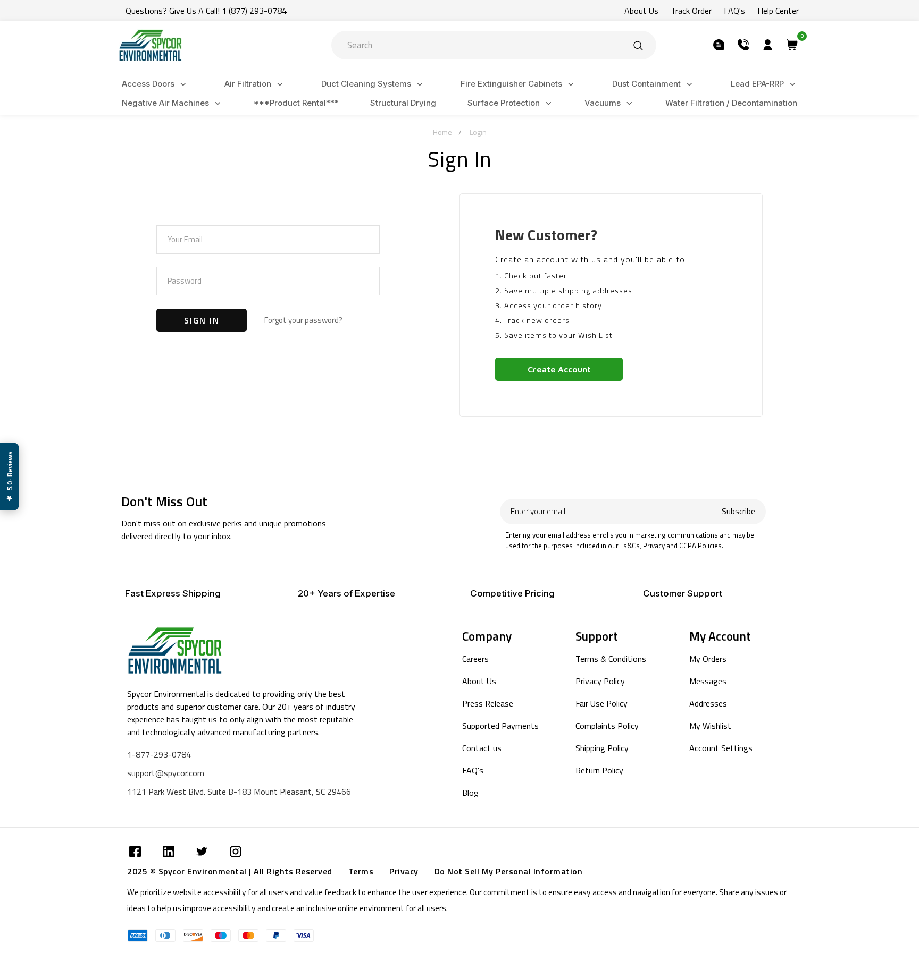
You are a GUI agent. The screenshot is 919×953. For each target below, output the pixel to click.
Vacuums (602, 103)
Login (478, 132)
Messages (707, 681)
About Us (641, 10)
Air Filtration (247, 84)
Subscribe (738, 511)
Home (442, 132)
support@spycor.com (165, 773)
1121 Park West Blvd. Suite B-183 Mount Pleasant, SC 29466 (239, 791)
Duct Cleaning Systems (366, 84)
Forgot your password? (303, 320)
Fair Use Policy (601, 703)
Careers (475, 658)
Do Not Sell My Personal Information (509, 871)
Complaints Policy (607, 725)
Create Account (559, 369)
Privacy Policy (600, 681)
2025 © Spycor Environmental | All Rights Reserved (229, 871)
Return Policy (599, 770)
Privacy (404, 871)
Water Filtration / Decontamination (731, 103)
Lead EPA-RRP (757, 84)
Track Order (691, 10)
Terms (361, 871)
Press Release (487, 703)
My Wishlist (710, 725)
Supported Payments (500, 725)
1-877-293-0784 (159, 754)
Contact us (482, 748)
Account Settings (721, 748)
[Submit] (638, 45)
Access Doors (148, 84)
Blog (470, 792)
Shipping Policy (602, 748)
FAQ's (734, 10)
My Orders (707, 658)
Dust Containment (646, 84)
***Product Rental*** (296, 103)
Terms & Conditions (610, 658)
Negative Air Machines (165, 103)
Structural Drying (403, 103)
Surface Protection (503, 103)
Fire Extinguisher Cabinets (511, 84)
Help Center (778, 10)
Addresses (708, 703)
